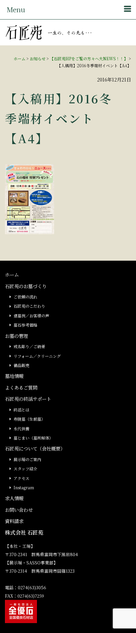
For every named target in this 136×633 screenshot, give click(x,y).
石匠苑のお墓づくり (26, 286)
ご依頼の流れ (25, 296)
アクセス (21, 478)
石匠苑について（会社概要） (35, 448)
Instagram (24, 487)
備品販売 (21, 365)
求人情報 (14, 498)
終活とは (21, 409)
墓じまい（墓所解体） (33, 438)
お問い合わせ (19, 509)
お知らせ (38, 58)
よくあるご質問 (21, 387)
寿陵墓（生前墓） (29, 419)
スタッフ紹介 (25, 468)
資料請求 (14, 520)
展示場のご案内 (27, 459)
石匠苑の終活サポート (28, 398)
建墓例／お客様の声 (31, 315)
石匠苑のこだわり (29, 306)
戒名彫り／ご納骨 (29, 346)
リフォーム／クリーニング (37, 356)
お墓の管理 (16, 335)
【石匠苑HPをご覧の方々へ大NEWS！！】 (89, 58)
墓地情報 (14, 375)
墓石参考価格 (25, 325)
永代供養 (21, 428)
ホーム (19, 58)
